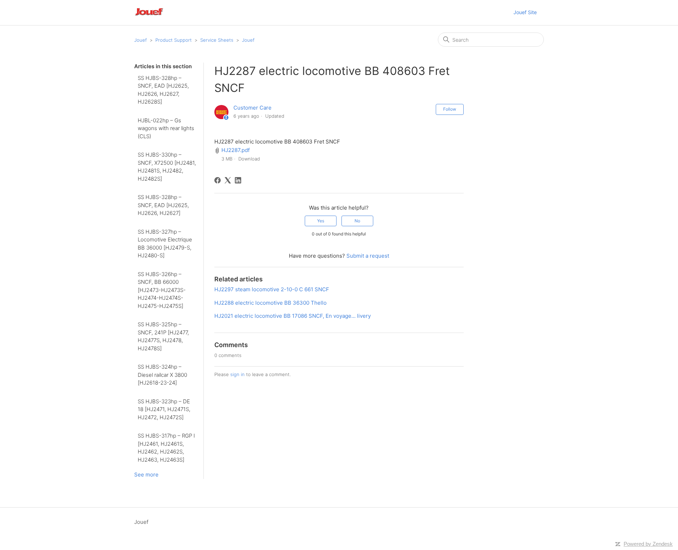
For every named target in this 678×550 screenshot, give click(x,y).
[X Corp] (228, 180)
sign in (237, 374)
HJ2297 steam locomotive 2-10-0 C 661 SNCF (271, 289)
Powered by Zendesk (648, 544)
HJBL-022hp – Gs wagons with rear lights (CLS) (166, 128)
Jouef (140, 40)
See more (146, 474)
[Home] (158, 16)
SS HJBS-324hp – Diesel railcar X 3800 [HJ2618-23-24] (162, 374)
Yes (320, 220)
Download (249, 159)
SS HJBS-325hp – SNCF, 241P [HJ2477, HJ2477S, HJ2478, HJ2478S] (163, 336)
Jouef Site (525, 12)
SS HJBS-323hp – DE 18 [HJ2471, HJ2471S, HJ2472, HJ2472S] (164, 409)
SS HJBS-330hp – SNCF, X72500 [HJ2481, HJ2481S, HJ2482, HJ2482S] (167, 166)
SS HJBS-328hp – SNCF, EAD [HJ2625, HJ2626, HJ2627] (163, 205)
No (357, 220)
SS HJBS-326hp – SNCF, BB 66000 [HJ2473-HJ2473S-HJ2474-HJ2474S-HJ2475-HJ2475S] (162, 290)
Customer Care (252, 107)
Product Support (173, 40)
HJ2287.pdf (235, 150)
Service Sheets (216, 40)
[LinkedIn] (238, 180)
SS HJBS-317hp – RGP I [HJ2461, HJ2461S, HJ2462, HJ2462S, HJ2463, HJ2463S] (166, 447)
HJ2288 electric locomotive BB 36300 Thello (270, 302)
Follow (449, 109)
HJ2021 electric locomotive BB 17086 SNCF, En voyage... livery (292, 315)
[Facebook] (217, 180)
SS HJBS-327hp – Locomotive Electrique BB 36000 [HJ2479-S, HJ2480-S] (165, 243)
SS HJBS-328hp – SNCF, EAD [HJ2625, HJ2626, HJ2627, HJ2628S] (163, 90)
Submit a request (367, 255)
